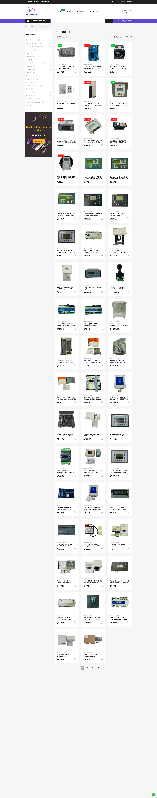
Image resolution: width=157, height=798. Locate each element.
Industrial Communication (35, 63)
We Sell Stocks (61, 64)
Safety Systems (32, 99)
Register (129, 1)
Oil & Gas (30, 73)
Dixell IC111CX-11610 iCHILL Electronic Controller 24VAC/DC (92, 582)
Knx (28, 105)
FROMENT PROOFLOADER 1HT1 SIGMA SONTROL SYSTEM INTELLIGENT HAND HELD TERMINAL (66, 179)
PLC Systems (31, 76)
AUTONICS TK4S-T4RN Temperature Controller (118, 67)
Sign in (123, 1)
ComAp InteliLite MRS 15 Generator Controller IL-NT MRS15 (93, 178)
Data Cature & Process (34, 46)
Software (30, 95)
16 (99, 668)
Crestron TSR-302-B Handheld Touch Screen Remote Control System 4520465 (65, 363)
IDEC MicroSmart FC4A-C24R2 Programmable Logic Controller (65, 288)
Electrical (31, 50)
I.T (29, 59)
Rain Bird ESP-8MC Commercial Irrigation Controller (64, 582)
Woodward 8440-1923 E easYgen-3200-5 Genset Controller (119, 472)
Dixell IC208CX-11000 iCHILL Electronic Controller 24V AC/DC (118, 546)
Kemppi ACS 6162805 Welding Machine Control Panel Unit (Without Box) (92, 399)
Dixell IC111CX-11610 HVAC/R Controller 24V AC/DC (91, 546)
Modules (30, 69)
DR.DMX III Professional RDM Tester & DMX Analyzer (65, 435)
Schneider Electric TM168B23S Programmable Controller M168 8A (66, 656)
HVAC (29, 53)
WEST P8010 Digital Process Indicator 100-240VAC (118, 509)
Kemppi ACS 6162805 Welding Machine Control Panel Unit (119, 362)
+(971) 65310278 (126, 21)
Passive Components (34, 86)
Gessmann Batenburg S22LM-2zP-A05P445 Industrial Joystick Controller (118, 289)
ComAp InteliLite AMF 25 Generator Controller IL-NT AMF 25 (66, 215)
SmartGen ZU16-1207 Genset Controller (117, 214)
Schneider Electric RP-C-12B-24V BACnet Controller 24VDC (66, 546)
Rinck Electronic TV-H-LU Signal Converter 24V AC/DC (92, 472)
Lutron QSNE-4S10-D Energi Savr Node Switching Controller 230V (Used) (92, 326)
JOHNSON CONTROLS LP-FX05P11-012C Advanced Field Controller (66, 142)
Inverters (30, 66)
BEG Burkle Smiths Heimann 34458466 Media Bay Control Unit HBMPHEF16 (119, 326)
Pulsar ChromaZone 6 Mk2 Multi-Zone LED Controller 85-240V (119, 582)
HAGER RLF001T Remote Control (66, 104)
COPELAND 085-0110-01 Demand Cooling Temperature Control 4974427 (65, 69)
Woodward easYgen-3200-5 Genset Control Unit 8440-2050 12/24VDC (119, 435)
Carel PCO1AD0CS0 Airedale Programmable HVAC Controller (118, 619)
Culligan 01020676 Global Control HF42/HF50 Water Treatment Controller (119, 399)
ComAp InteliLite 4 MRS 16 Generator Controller (92, 214)
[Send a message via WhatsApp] (153, 794)
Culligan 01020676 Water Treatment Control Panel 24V (92, 509)
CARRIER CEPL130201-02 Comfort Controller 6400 (92, 104)
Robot (29, 89)
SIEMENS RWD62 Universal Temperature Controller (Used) (92, 142)
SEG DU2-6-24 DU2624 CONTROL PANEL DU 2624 (119, 141)
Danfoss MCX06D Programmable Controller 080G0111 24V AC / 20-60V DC (66, 473)
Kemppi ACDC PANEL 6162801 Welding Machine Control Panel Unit (92, 362)
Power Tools (31, 82)
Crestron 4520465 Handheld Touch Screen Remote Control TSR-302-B (119, 253)
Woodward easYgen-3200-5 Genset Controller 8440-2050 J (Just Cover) (66, 252)
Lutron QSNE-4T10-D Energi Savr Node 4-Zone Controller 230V (66, 325)
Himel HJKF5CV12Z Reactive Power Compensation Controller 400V (92, 656)
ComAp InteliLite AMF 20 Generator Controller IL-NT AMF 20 (119, 178)
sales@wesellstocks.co (32, 1)
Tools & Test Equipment (35, 102)
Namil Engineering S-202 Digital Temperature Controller (92, 288)
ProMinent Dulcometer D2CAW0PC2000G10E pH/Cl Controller (91, 619)
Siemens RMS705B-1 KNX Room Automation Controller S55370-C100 (92, 252)
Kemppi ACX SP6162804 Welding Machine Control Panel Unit (66, 399)
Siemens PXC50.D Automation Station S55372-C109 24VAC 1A (65, 619)
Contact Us (38, 141)
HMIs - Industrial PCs (33, 56)
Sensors (30, 92)
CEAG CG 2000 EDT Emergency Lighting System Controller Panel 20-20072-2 (65, 510)
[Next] (104, 668)
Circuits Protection (33, 43)
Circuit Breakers (33, 40)
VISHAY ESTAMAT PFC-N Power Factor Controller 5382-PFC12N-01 (118, 105)
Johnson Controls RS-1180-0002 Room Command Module (91, 435)
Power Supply (32, 79)
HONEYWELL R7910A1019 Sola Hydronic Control (92, 67)
